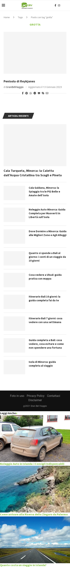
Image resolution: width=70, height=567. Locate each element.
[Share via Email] (47, 93)
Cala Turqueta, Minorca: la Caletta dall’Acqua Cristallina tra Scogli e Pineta (33, 173)
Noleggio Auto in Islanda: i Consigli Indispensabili (32, 464)
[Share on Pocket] (39, 93)
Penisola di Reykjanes (19, 81)
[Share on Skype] (43, 93)
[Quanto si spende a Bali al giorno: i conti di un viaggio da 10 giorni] (14, 258)
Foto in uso (17, 396)
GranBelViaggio (15, 87)
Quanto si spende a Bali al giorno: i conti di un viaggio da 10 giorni (47, 256)
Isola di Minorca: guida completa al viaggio (42, 363)
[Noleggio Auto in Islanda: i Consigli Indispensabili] (35, 438)
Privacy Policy (36, 396)
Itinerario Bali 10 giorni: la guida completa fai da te (44, 298)
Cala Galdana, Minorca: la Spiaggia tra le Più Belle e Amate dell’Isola (44, 191)
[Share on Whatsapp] (31, 93)
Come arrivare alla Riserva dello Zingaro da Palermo (34, 514)
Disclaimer (35, 400)
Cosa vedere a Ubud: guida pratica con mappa (45, 276)
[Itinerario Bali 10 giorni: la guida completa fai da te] (14, 302)
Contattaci (53, 396)
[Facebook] (55, 5)
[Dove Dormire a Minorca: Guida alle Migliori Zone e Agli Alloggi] (14, 236)
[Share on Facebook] (23, 93)
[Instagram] (59, 5)
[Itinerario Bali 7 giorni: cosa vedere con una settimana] (14, 323)
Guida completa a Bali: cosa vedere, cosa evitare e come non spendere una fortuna (46, 343)
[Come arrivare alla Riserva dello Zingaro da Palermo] (35, 489)
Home (7, 17)
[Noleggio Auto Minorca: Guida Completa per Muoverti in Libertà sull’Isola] (14, 215)
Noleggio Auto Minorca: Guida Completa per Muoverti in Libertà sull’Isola (47, 213)
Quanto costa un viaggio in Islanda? (23, 565)
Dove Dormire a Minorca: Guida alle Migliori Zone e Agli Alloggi (47, 233)
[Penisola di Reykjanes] (35, 53)
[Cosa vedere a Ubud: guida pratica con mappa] (14, 280)
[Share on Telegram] (35, 93)
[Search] (66, 5)
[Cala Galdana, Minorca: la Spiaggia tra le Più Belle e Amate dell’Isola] (14, 193)
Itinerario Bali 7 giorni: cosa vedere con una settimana (45, 320)
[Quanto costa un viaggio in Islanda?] (35, 539)
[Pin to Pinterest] (26, 93)
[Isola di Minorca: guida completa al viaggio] (14, 367)
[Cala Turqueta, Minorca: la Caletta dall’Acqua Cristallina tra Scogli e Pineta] (35, 145)
